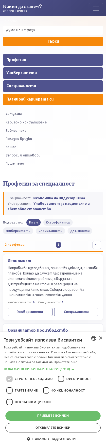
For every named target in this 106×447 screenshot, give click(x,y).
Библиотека (15, 130)
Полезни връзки (18, 138)
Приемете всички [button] (53, 415)
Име (32, 222)
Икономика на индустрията (59, 198)
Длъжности (80, 230)
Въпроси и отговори (22, 155)
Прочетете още (65, 362)
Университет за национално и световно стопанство (49, 206)
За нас (10, 147)
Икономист (19, 261)
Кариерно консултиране (26, 122)
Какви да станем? (22, 8)
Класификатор (58, 222)
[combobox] (93, 338)
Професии (16, 60)
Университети (21, 73)
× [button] (100, 338)
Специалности (21, 86)
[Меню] (96, 8)
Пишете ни (14, 163)
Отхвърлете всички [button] (53, 428)
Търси (53, 41)
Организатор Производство (38, 330)
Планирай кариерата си (30, 99)
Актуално (13, 114)
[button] (53, 368)
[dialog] (53, 389)
